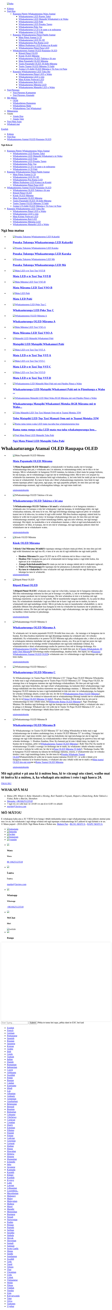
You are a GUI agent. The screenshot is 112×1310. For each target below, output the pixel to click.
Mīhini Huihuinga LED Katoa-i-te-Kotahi (38, 45)
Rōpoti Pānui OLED (28, 53)
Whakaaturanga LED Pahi (31, 21)
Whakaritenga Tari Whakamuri (27, 108)
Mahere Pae (62, 824)
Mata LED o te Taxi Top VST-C (32, 366)
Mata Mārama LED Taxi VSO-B (32, 287)
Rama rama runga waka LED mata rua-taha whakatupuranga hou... (55, 429)
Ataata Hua (18, 116)
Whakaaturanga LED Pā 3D (32, 40)
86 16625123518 (15, 862)
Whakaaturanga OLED (25, 649)
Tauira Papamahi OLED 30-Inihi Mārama (38, 63)
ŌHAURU (6, 783)
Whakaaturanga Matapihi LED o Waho (37, 87)
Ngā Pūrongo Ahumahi (23, 95)
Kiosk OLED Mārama (29, 56)
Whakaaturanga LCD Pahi (31, 32)
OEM (15, 100)
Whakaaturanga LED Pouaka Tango (35, 24)
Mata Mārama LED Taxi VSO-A (32, 332)
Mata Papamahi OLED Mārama (33, 61)
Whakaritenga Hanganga (24, 103)
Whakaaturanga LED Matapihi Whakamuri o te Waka (43, 19)
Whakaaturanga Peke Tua (30, 27)
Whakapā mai (13, 124)
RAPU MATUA (95, 824)
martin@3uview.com (16, 884)
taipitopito (24, 490)
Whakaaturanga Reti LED (31, 82)
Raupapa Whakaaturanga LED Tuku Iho (31, 71)
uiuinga (16, 490)
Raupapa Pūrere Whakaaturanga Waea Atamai (34, 14)
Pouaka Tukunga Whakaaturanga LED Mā (39, 264)
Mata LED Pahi (22, 298)
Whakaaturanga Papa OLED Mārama (81, 694)
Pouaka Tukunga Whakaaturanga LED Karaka (42, 253)
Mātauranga (12, 111)
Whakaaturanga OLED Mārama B (34, 725)
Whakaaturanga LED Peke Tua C (33, 310)
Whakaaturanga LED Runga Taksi (35, 16)
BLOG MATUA (77, 824)
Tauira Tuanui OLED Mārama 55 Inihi (36, 66)
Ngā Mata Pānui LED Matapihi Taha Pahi (38, 441)
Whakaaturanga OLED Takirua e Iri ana (37, 58)
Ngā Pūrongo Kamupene (24, 92)
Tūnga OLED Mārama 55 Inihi (37, 699)
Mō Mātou (12, 98)
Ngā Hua (11, 11)
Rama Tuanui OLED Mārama (49, 762)
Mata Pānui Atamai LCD (30, 37)
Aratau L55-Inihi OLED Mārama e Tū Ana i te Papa (43, 69)
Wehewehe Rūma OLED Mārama (64, 701)
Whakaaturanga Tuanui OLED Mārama (59, 744)
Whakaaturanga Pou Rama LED (34, 42)
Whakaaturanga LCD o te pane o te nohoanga (40, 29)
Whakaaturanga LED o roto (31, 77)
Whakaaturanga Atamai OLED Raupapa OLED (35, 50)
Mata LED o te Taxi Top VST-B (32, 276)
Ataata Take (18, 119)
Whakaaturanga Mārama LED (33, 84)
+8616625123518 (15, 907)
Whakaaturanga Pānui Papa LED (34, 48)
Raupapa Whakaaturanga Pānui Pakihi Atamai (34, 35)
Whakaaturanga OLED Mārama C (34, 672)
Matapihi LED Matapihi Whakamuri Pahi (38, 344)
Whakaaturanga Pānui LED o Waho (35, 74)
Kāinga (10, 8)
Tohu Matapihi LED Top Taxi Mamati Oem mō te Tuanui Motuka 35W (56, 418)
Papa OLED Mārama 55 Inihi (67, 749)
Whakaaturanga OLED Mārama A (34, 321)
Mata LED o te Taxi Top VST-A (32, 355)
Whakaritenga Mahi (22, 105)
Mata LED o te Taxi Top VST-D (32, 377)
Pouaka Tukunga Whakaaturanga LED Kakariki (43, 242)
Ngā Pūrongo (13, 90)
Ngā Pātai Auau (14, 121)
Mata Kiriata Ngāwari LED (31, 79)
